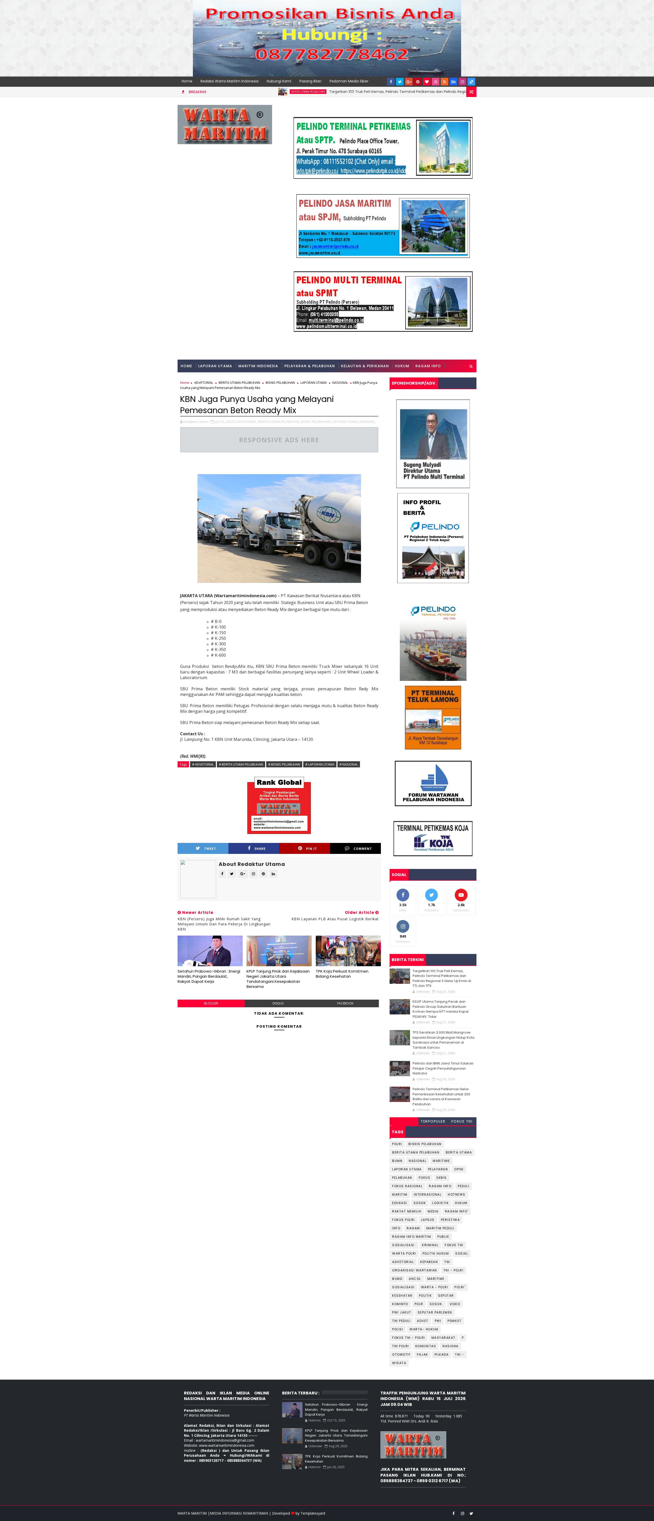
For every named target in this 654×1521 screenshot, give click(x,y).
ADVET (422, 1321)
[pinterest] (418, 81)
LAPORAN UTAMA (215, 366)
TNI (447, 1262)
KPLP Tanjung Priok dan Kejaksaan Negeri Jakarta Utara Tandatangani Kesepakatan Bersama (278, 978)
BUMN (397, 1161)
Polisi (397, 1329)
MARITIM (399, 1194)
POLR (419, 1304)
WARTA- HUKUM (424, 1329)
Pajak (422, 1354)
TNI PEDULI (401, 1321)
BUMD (397, 1279)
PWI (438, 1321)
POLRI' (459, 1287)
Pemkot (454, 1321)
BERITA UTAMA (459, 1152)
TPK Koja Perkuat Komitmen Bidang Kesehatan (342, 973)
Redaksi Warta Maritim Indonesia (230, 81)
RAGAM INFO (428, 366)
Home (187, 81)
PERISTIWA (450, 1220)
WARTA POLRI (404, 1253)
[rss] (444, 81)
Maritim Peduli (440, 1228)
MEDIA (433, 1211)
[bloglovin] (426, 81)
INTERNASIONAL (428, 1194)
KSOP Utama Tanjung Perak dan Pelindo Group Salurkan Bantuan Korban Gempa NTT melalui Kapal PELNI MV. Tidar (441, 1009)
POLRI (397, 1144)
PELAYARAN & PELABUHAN (309, 366)
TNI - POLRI (453, 1270)
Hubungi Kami (279, 81)
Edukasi (399, 1203)
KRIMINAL (430, 1245)
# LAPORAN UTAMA (319, 764)
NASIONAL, (367, 421)
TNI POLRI (400, 1346)
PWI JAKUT (401, 1312)
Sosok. (436, 1304)
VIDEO (455, 1304)
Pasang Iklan (310, 81)
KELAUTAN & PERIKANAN (365, 366)
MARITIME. (436, 1279)
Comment (363, 849)
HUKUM (402, 366)
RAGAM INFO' (457, 1211)
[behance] (453, 81)
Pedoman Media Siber (349, 81)
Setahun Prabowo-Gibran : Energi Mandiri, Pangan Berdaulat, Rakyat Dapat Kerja (209, 976)
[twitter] (400, 81)
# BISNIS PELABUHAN (284, 764)
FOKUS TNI (462, 1121)
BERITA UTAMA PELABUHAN (250, 91)
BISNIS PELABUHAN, (316, 421)
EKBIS (442, 1177)
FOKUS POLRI (403, 1220)
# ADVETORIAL (203, 764)
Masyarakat (443, 1337)
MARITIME (441, 1161)
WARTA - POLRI (434, 1287)
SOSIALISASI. (404, 1245)
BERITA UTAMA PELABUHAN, (279, 421)
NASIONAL (417, 1161)
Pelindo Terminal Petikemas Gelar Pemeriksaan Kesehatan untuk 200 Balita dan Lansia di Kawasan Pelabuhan (441, 1097)
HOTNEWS (456, 1194)
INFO (396, 1228)
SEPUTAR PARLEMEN (435, 1312)
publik (443, 1236)
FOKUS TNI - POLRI (408, 1337)
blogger (211, 1003)
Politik (425, 1295)
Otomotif (401, 1354)
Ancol (415, 1279)
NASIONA (450, 1346)
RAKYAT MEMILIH (406, 1211)
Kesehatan (402, 1295)
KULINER (188, 378)
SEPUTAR (446, 1295)
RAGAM (413, 1228)
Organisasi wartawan (414, 1270)
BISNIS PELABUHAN (425, 1144)
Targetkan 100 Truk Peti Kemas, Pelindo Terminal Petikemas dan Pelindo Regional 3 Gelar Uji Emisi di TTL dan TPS (371, 91)
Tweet (210, 849)
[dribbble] (435, 81)
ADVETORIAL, (247, 421)
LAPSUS (428, 1220)
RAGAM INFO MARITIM (411, 1236)
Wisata (399, 1363)
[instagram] (462, 81)
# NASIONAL (349, 764)
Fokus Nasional (407, 1186)
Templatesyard (312, 1513)
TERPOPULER (433, 1121)
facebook (345, 1003)
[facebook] (391, 81)
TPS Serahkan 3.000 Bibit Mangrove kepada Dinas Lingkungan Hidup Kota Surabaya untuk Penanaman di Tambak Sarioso (443, 1040)
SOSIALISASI (403, 1287)
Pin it (311, 849)
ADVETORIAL (403, 1262)
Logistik (440, 1203)
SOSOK (420, 1203)
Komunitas (425, 1346)
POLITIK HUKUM (436, 1253)
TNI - (459, 1354)
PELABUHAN (402, 1177)
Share (260, 849)
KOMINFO (400, 1304)
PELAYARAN (438, 1169)
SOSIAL (461, 1253)
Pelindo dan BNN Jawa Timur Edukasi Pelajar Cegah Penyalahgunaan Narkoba (443, 1068)
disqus (278, 1003)
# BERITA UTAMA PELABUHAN (241, 764)
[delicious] (471, 81)
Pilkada (442, 1354)
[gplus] (409, 81)
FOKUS (424, 1177)
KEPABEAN (429, 1262)
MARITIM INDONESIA (258, 366)
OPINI (459, 1169)
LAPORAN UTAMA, (345, 421)
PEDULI (463, 1186)
